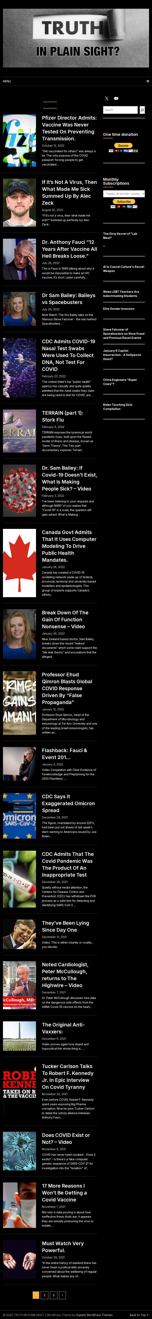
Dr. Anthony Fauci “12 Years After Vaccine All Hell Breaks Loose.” (69, 249)
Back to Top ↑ (139, 1315)
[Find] (142, 110)
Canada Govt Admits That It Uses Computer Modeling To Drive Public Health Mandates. (69, 546)
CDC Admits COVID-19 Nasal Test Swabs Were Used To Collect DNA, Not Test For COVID (68, 355)
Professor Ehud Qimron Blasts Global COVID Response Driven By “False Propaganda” (67, 688)
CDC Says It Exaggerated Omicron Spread (68, 803)
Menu (7, 81)
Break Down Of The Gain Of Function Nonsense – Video (65, 619)
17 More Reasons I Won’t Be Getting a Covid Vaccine (64, 1193)
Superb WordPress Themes (94, 1315)
